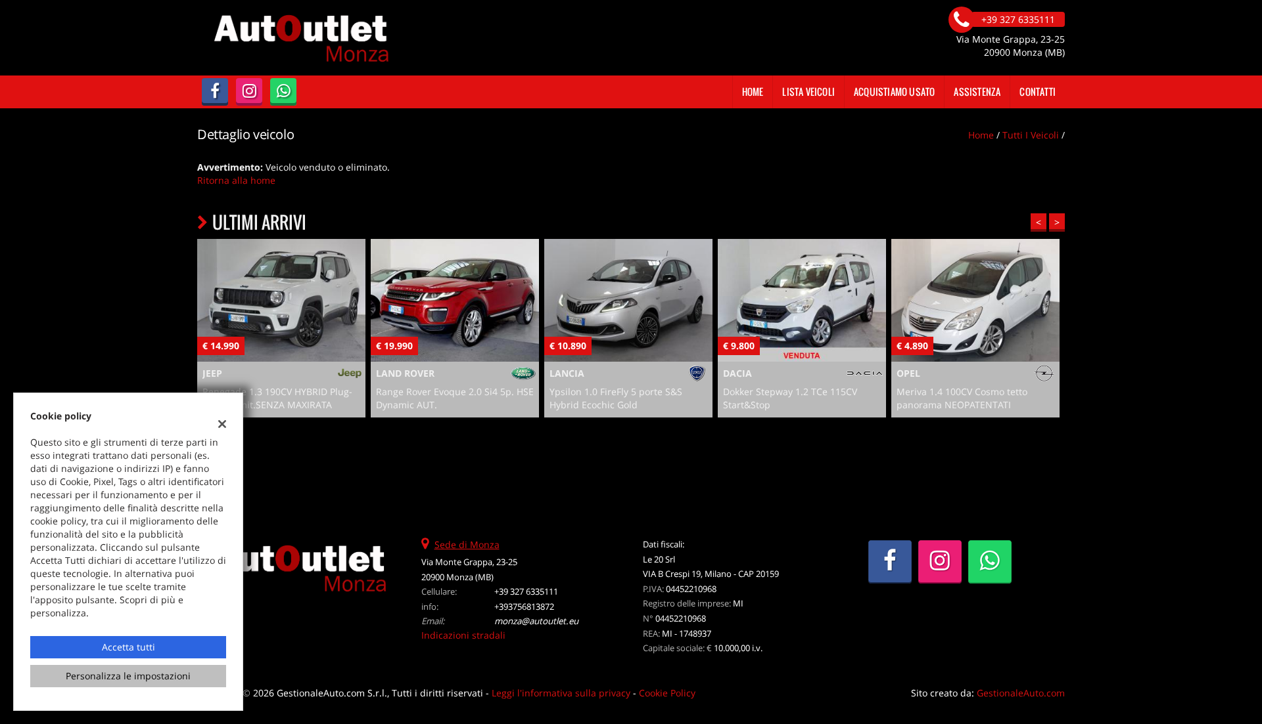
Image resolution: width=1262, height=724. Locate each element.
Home (753, 91)
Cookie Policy (667, 693)
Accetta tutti (128, 647)
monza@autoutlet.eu (536, 621)
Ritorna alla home (236, 180)
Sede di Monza (467, 544)
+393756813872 (524, 606)
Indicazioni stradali (463, 635)
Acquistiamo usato (894, 91)
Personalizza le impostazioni (128, 676)
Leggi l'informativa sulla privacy (561, 693)
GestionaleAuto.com (1021, 693)
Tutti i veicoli (1030, 135)
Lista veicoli (808, 91)
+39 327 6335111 (526, 591)
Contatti (1037, 91)
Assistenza (977, 91)
